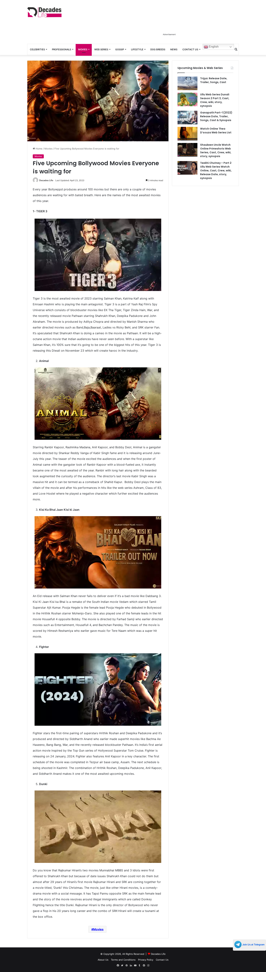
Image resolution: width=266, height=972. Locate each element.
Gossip (119, 49)
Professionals (61, 49)
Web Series (101, 49)
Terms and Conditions (123, 959)
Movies (82, 49)
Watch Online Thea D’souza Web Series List (215, 130)
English (213, 46)
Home (38, 148)
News (173, 49)
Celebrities (37, 49)
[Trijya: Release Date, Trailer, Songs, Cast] (187, 83)
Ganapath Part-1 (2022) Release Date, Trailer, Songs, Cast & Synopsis (216, 116)
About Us (103, 959)
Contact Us (190, 49)
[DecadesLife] (44, 12)
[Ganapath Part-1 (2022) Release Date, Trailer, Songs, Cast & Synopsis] (187, 117)
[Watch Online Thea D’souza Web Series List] (187, 133)
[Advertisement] (169, 23)
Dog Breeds (157, 49)
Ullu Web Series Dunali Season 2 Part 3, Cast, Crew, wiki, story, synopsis (214, 100)
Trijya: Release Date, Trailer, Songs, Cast (213, 80)
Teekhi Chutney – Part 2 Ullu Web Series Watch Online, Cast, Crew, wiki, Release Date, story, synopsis (216, 170)
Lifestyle (137, 49)
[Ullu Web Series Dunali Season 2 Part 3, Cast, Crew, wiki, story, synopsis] (187, 99)
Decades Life (46, 180)
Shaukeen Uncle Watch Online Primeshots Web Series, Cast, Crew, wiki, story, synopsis (215, 150)
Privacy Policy (145, 959)
